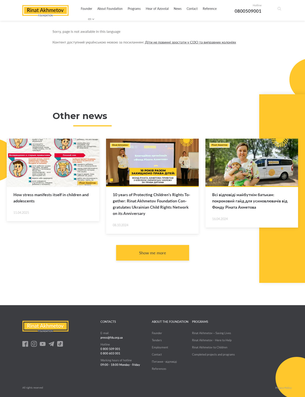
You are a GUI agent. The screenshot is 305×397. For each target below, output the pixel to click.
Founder (86, 8)
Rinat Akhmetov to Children (209, 347)
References (159, 368)
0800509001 (248, 11)
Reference (210, 8)
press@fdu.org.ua (111, 337)
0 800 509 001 (110, 349)
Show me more (152, 252)
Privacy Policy (283, 387)
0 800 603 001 (110, 353)
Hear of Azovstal (157, 8)
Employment (160, 347)
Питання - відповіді (164, 361)
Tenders (157, 340)
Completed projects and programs (213, 354)
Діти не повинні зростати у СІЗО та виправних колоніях (190, 42)
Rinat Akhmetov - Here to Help (212, 340)
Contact (192, 8)
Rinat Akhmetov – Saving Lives (211, 333)
